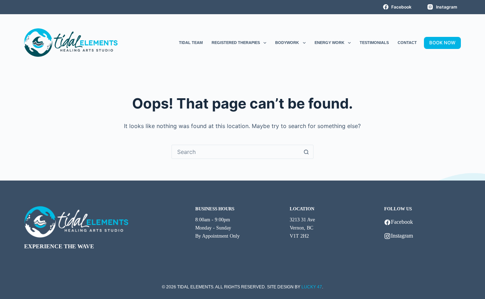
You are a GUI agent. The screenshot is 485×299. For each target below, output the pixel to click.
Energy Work (329, 42)
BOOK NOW (442, 42)
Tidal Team (191, 42)
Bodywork (287, 42)
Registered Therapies (236, 42)
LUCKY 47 (311, 286)
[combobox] (236, 152)
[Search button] (306, 152)
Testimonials (374, 42)
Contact (407, 42)
